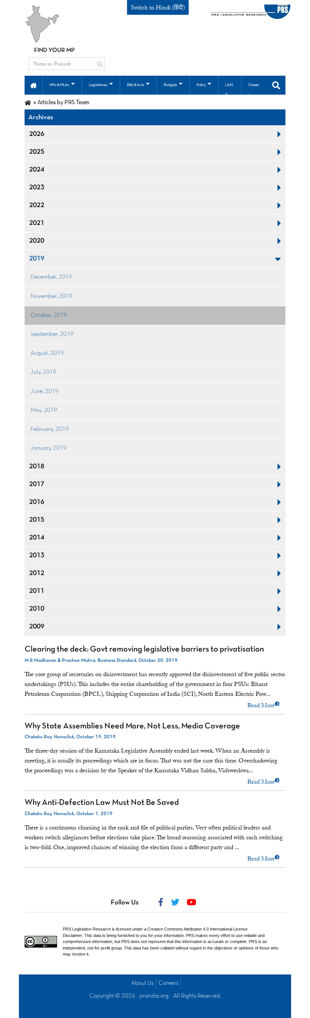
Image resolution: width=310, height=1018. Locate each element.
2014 (36, 538)
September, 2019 (52, 334)
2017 (36, 484)
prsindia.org (154, 996)
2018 (36, 466)
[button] (33, 85)
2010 (36, 609)
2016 (36, 502)
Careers (168, 983)
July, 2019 (43, 372)
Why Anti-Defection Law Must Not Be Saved (102, 802)
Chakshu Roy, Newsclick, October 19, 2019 (70, 737)
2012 (36, 573)
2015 (36, 520)
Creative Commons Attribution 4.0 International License (197, 929)
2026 (36, 134)
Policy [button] (201, 85)
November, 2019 (51, 296)
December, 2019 (51, 277)
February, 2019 (50, 429)
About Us (142, 983)
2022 (36, 205)
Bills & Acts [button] (135, 85)
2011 (36, 591)
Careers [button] (253, 90)
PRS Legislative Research (87, 929)
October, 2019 (49, 315)
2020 (36, 241)
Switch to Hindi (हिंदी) (158, 7)
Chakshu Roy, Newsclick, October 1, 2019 (69, 814)
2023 (36, 187)
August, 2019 (47, 353)
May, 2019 (44, 410)
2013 (36, 555)
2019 (36, 259)
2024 (36, 170)
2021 (36, 223)
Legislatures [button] (98, 85)
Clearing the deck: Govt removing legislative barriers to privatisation (144, 649)
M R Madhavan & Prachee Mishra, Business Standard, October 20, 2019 (101, 660)
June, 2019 (45, 391)
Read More (261, 705)
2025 (36, 152)
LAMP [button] (229, 90)
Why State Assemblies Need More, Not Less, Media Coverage (132, 726)
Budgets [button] (170, 85)
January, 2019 (49, 448)
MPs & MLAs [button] (59, 85)
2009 (36, 627)
